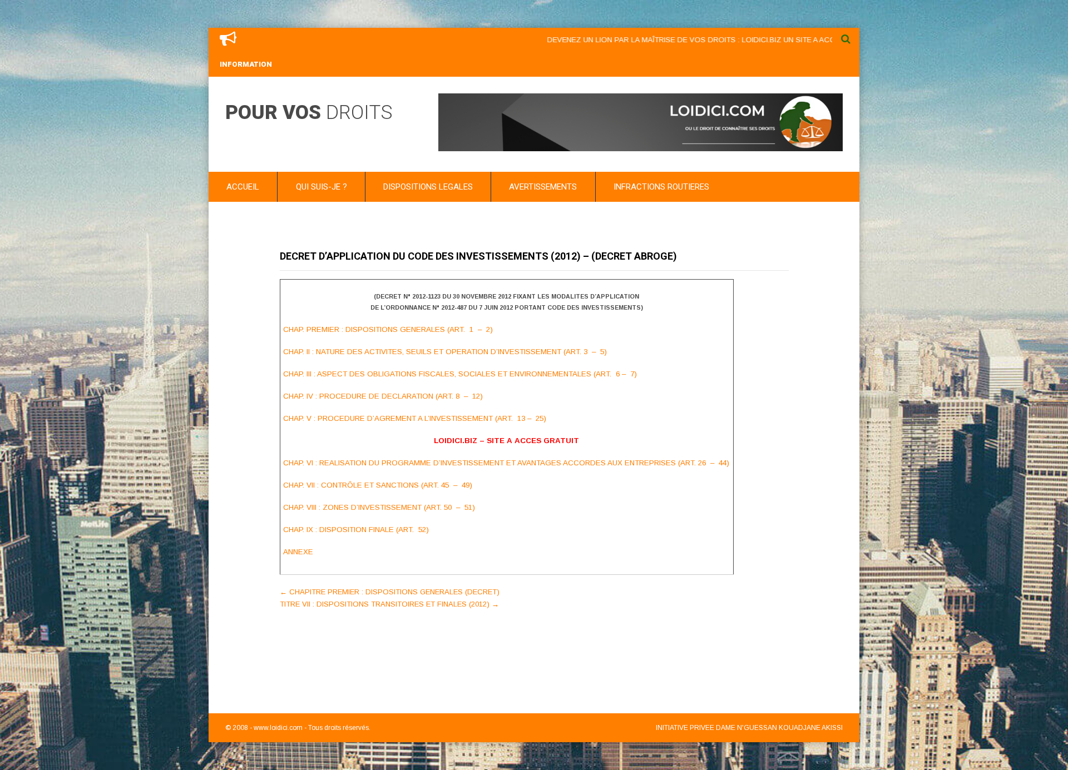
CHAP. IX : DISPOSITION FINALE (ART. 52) (356, 529)
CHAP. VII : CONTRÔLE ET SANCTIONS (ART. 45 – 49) (377, 485)
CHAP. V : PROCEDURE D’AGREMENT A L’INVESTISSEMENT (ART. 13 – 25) (414, 418)
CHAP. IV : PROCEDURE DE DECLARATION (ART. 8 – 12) (383, 396)
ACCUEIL (242, 187)
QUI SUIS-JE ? (321, 187)
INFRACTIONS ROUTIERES (661, 187)
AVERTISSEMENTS (543, 187)
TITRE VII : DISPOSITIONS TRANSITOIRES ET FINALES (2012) (389, 604)
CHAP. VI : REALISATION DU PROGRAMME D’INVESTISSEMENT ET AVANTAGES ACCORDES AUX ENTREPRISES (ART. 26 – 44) (506, 463)
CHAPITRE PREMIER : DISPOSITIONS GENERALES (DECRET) (390, 592)
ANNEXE (298, 552)
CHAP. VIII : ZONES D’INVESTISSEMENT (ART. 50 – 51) (379, 507)
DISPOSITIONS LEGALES (428, 187)
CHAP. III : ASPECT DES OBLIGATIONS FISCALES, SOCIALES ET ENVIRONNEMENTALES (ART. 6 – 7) (460, 374)
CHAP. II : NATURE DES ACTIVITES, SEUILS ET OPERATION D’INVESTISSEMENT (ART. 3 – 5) (445, 351)
